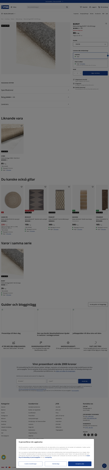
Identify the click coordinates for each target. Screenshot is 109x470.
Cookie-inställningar (30, 464)
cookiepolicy (48, 457)
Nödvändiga (55, 464)
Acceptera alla (80, 464)
